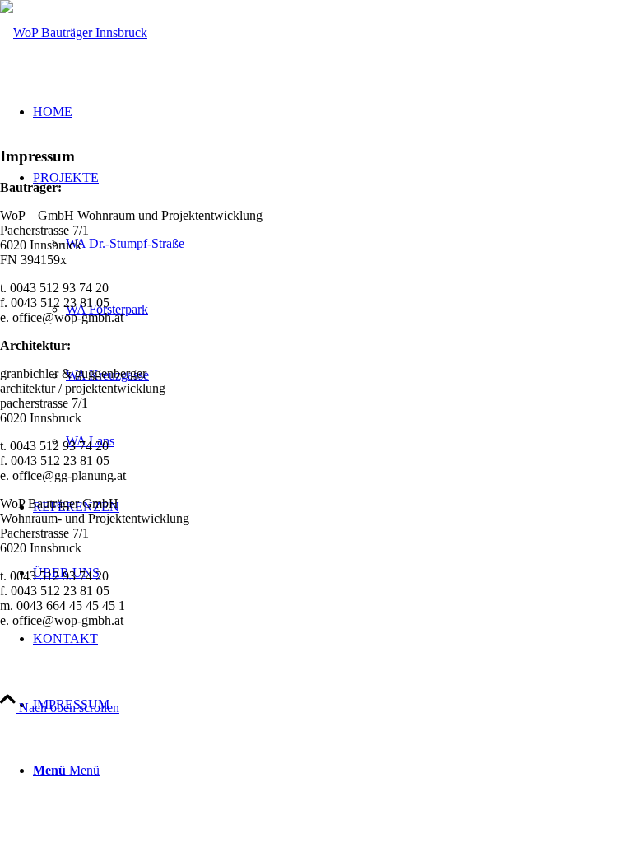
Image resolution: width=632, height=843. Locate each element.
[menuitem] (332, 705)
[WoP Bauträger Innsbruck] (73, 33)
